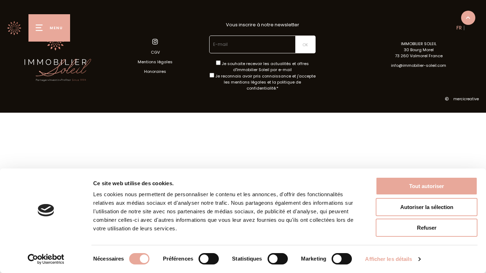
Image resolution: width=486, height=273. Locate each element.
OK (305, 45)
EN (469, 27)
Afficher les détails (388, 259)
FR (459, 27)
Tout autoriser (426, 186)
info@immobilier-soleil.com (418, 65)
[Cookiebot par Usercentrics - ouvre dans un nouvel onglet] (46, 259)
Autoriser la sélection (426, 207)
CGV (155, 52)
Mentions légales (155, 62)
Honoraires (155, 71)
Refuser (427, 228)
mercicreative (465, 99)
